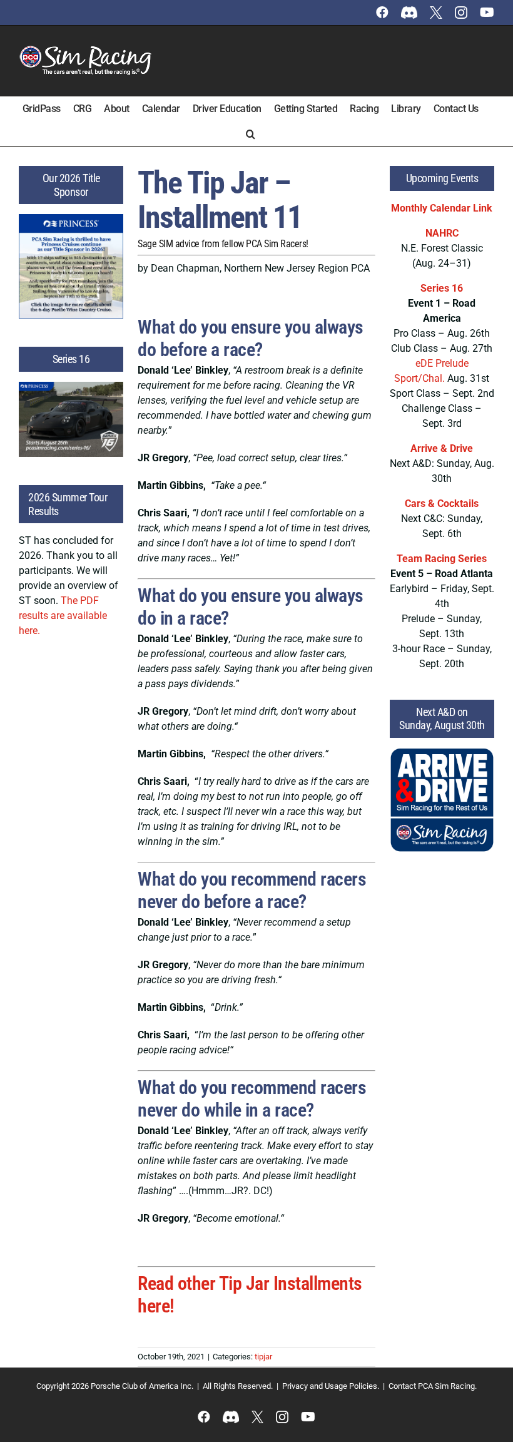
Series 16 (441, 288)
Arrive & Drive (441, 448)
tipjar (263, 1356)
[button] (250, 133)
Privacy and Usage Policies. (330, 1386)
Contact (402, 1386)
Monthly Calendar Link (441, 208)
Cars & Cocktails (442, 503)
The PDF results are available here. (63, 616)
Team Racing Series (442, 559)
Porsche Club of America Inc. (142, 1386)
